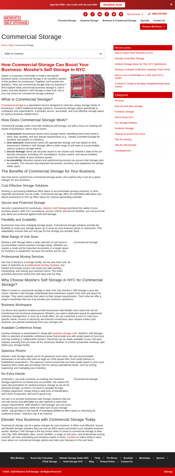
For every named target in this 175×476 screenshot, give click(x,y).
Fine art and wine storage (128, 106)
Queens (160, 458)
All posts (119, 100)
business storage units (65, 333)
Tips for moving (123, 139)
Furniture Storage (124, 111)
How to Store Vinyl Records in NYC (134, 53)
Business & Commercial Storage (119, 20)
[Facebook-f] (107, 14)
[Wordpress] (121, 14)
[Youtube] (99, 14)
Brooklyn (128, 458)
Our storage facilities (126, 122)
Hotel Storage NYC (73, 461)
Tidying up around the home (130, 134)
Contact (71, 437)
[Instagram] (92, 14)
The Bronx (112, 458)
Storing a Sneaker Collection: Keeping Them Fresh (142, 69)
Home (4, 45)
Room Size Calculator (41, 458)
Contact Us (159, 20)
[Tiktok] (85, 14)
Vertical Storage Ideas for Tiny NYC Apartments (141, 64)
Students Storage (89, 20)
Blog (11, 45)
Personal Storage (67, 20)
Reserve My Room (151, 26)
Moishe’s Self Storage (55, 208)
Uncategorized (123, 150)
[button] (100, 54)
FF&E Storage (50, 461)
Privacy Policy (107, 461)
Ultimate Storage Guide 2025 (73, 458)
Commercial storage (12, 105)
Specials (144, 20)
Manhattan (144, 458)
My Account (133, 14)
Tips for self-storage (125, 145)
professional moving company (43, 265)
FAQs (97, 458)
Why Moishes (17, 458)
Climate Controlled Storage (129, 58)
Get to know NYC (124, 117)
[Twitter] (114, 14)
